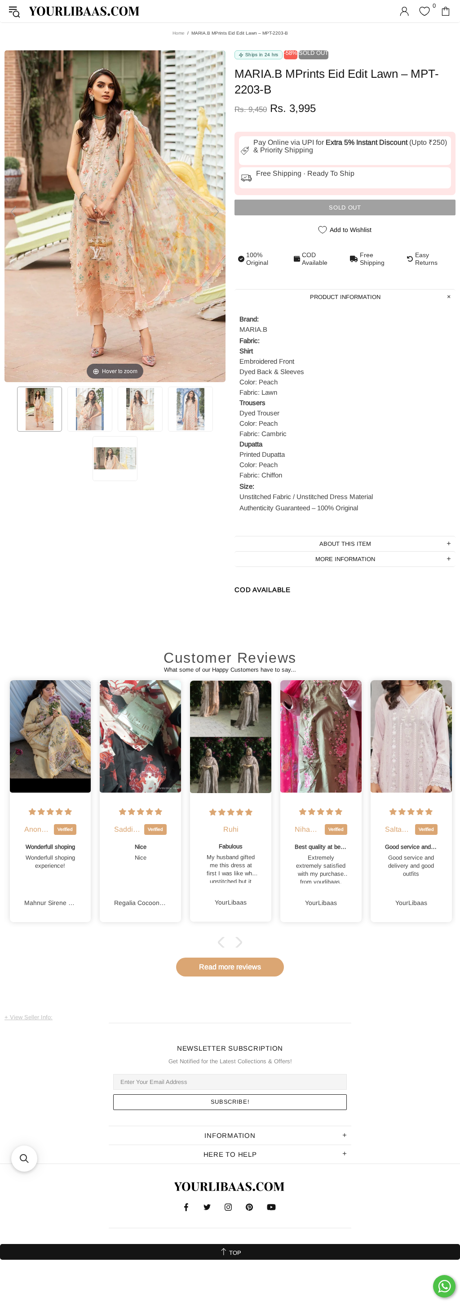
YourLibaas (85, 11)
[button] (223, 942)
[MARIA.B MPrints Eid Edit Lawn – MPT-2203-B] (39, 409)
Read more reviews (230, 967)
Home (178, 33)
